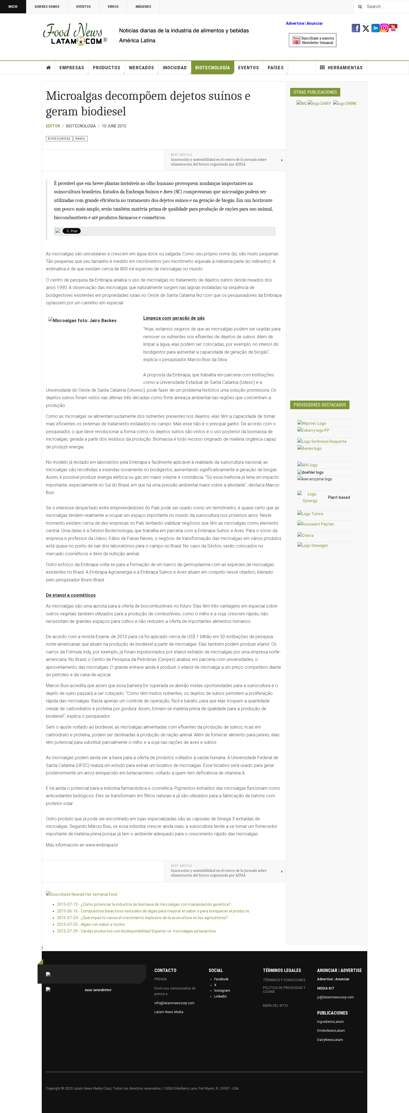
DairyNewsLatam (330, 1040)
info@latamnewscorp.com (174, 1003)
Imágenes (143, 7)
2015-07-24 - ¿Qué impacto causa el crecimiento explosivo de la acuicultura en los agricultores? (142, 917)
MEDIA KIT (325, 988)
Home (48, 67)
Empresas (72, 67)
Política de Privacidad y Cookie (284, 990)
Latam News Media (168, 1012)
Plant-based (339, 497)
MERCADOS (141, 67)
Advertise (295, 23)
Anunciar (342, 979)
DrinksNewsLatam (331, 1031)
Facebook (221, 979)
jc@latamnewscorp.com (335, 997)
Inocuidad (175, 67)
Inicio (13, 7)
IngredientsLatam (330, 1022)
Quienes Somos (47, 7)
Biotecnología (212, 67)
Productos (106, 67)
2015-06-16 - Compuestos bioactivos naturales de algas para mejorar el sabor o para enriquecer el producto (153, 911)
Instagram (222, 991)
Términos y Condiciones (284, 980)
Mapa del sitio (275, 1006)
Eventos (83, 7)
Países (276, 67)
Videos (113, 7)
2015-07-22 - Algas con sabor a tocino (91, 924)
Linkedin (220, 996)
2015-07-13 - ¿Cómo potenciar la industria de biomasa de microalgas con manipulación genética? (144, 904)
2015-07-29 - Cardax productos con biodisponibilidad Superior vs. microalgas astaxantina (136, 931)
